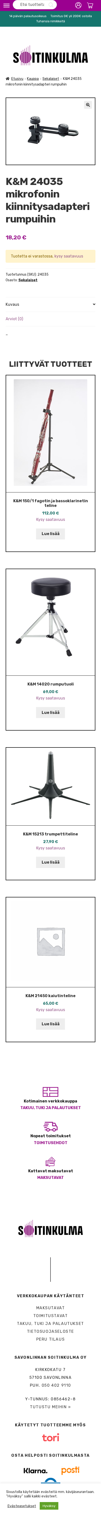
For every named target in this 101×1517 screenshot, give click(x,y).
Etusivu (17, 79)
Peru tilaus (50, 1339)
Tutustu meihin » (50, 1407)
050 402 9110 (56, 1385)
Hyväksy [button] (49, 1506)
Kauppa (33, 79)
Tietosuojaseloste (50, 1331)
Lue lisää (51, 533)
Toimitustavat (50, 1315)
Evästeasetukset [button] (21, 1506)
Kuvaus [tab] (12, 304)
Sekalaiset (50, 79)
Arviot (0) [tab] (14, 319)
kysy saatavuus (68, 256)
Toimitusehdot (50, 1142)
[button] (88, 105)
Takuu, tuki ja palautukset (50, 1107)
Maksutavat (50, 1177)
